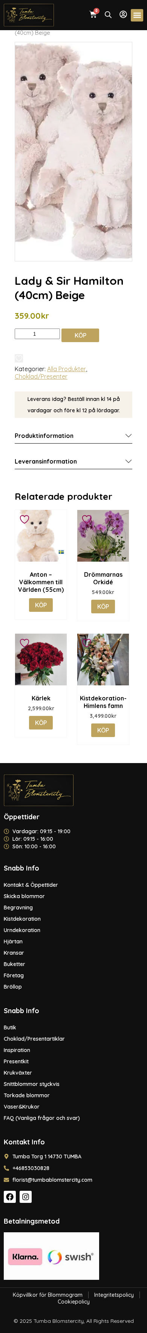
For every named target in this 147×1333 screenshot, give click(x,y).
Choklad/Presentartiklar (34, 1038)
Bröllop (13, 986)
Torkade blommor (27, 1095)
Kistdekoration (22, 918)
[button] (137, 15)
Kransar (14, 952)
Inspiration (17, 1050)
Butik (10, 1027)
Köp (80, 335)
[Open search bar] (108, 14)
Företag (14, 975)
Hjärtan (13, 941)
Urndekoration (22, 930)
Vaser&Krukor (22, 1106)
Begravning (18, 907)
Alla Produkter (66, 369)
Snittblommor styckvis (32, 1084)
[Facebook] (10, 1197)
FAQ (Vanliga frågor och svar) (42, 1118)
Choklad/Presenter (41, 376)
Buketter (14, 964)
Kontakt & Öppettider (31, 885)
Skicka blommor (24, 896)
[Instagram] (26, 1197)
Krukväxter (18, 1072)
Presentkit (16, 1061)
